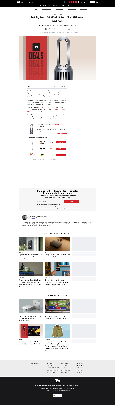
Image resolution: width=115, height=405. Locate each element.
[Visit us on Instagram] (74, 2)
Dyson (59, 95)
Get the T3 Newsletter (46, 9)
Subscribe (92, 1)
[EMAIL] (37, 218)
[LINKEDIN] (34, 218)
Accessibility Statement (41, 385)
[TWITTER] (30, 218)
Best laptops (64, 365)
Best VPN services (51, 372)
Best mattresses (65, 372)
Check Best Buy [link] (61, 154)
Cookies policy (54, 388)
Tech (44, 5)
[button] (47, 142)
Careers (71, 388)
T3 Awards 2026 (59, 9)
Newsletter (64, 86)
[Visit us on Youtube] (71, 2)
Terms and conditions (74, 385)
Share (30, 86)
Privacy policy (45, 388)
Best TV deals (79, 370)
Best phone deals (80, 365)
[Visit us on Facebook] (64, 2)
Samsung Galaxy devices (53, 367)
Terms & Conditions (58, 208)
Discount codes (79, 372)
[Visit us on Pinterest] (69, 2)
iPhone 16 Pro (50, 365)
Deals (36, 9)
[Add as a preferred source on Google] (57, 395)
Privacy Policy (67, 208)
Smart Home (60, 14)
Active (49, 5)
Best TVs (63, 367)
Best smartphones (65, 370)
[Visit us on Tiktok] (78, 2)
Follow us (57, 86)
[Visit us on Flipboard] (76, 2)
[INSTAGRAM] (32, 218)
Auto (68, 5)
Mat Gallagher (52, 28)
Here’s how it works (73, 32)
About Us (65, 385)
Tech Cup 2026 (83, 9)
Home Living (56, 5)
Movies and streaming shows (53, 370)
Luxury (62, 5)
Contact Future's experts (55, 385)
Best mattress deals (80, 367)
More (72, 5)
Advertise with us (63, 388)
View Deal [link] (61, 142)
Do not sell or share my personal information (57, 390)
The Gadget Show (72, 9)
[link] (31, 129)
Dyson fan (44, 107)
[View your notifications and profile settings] (87, 2)
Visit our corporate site (73, 400)
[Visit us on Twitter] (67, 2)
